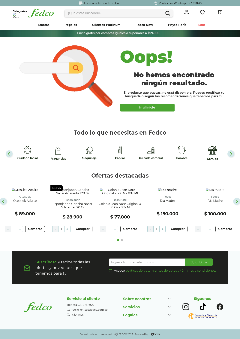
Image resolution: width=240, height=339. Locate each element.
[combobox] (119, 13)
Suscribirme (199, 262)
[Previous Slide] (9, 153)
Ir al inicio (147, 107)
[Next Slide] (230, 153)
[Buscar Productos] (167, 13)
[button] (118, 240)
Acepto (165, 270)
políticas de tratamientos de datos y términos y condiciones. (171, 270)
